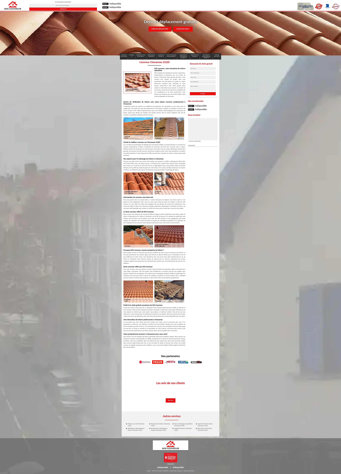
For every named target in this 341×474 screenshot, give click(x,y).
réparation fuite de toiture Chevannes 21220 (205, 424)
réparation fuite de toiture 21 (140, 55)
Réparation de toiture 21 (194, 55)
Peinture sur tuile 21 (217, 55)
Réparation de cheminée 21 (151, 55)
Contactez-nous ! (183, 29)
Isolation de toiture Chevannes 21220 (183, 429)
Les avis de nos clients (124, 55)
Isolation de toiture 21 (161, 55)
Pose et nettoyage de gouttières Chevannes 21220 (183, 424)
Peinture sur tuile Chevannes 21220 (136, 424)
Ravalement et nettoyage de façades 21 (183, 56)
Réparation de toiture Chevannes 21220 (160, 424)
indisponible (115, 4)
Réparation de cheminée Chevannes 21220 (204, 429)
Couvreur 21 (131, 55)
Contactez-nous (189, 471)
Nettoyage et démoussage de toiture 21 (206, 56)
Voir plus (170, 400)
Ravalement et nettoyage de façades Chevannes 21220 (159, 429)
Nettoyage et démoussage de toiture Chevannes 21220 (136, 429)
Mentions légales (176, 471)
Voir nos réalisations (159, 29)
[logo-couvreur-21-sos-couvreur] (12, 5)
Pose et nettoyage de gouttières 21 (171, 55)
